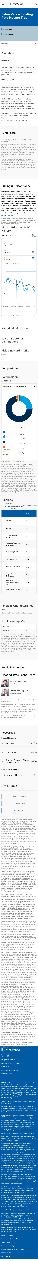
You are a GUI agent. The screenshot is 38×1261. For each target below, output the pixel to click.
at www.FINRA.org (13, 1094)
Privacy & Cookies (7, 1235)
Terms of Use (5, 1242)
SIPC (15, 1217)
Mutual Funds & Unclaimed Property (12, 1249)
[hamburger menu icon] (3, 4)
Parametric (5, 1074)
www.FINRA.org (6, 1098)
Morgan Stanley (7, 1060)
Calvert (4, 1067)
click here (10, 215)
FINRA (8, 1217)
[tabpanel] (19, 86)
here (32, 1133)
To (4, 257)
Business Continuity (7, 1246)
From (5, 250)
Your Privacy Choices (8, 1239)
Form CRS (4, 1253)
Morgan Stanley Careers (10, 1063)
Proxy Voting (5, 1256)
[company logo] (16, 4)
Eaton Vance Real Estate (10, 1070)
